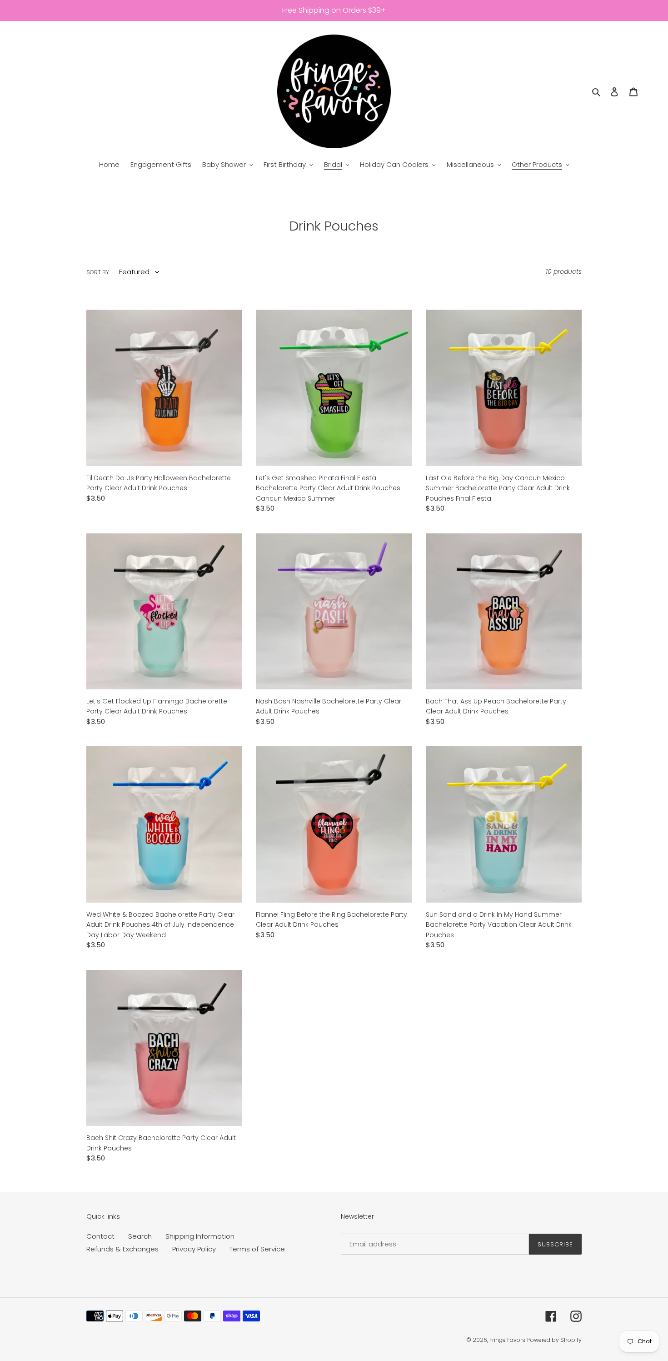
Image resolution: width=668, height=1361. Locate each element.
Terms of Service (257, 1249)
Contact (100, 1236)
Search (140, 1236)
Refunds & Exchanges (122, 1249)
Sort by (97, 272)
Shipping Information (199, 1236)
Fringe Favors (507, 1340)
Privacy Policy (194, 1249)
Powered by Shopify (554, 1340)
